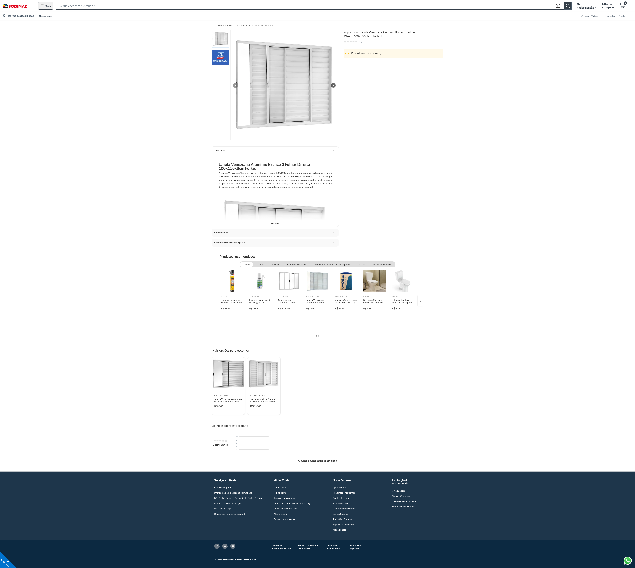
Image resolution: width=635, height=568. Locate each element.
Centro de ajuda (222, 487)
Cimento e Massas (296, 264)
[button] (314, 6)
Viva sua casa (398, 490)
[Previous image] (235, 85)
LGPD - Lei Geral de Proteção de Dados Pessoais (238, 498)
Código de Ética (341, 498)
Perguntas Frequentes (344, 492)
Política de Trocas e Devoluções (308, 547)
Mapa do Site (339, 529)
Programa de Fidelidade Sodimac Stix (233, 492)
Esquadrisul (351, 32)
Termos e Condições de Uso (281, 547)
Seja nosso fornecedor (344, 524)
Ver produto (228, 410)
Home (220, 25)
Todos (247, 264)
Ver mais (275, 223)
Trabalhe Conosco (342, 503)
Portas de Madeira (382, 264)
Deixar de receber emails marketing (292, 503)
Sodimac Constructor (403, 506)
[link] (232, 301)
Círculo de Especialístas (404, 501)
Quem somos (339, 487)
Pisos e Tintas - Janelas (238, 25)
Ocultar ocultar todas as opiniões (317, 460)
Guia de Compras (401, 496)
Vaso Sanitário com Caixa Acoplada (332, 264)
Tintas (261, 264)
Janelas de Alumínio (264, 25)
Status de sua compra (284, 498)
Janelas (275, 264)
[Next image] (333, 85)
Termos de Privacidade (333, 547)
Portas (361, 264)
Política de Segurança (355, 547)
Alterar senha (280, 513)
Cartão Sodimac (341, 513)
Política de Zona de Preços (228, 503)
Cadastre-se (280, 487)
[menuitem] (621, 15)
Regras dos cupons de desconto (230, 513)
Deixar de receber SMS (285, 508)
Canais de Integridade (344, 508)
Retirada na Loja (222, 508)
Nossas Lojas (45, 15)
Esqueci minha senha (284, 519)
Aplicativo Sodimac (343, 519)
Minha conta (280, 492)
